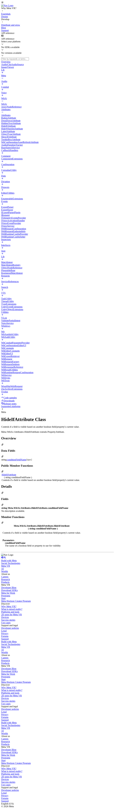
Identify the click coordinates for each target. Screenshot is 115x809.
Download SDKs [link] (9, 590)
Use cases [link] (5, 622)
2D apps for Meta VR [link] (11, 614)
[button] (57, 2)
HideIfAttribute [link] (9, 474)
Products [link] (5, 582)
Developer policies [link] (10, 628)
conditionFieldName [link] (16, 459)
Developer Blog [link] (8, 587)
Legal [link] (4, 630)
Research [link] (5, 579)
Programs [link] (5, 595)
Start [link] (3, 598)
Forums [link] (4, 636)
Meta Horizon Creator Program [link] (16, 601)
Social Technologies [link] (10, 563)
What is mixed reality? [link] (11, 609)
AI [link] (2, 568)
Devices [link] (5, 617)
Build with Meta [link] (9, 560)
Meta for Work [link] (8, 593)
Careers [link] (4, 576)
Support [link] (5, 639)
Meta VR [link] (5, 566)
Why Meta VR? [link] (8, 606)
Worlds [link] (4, 571)
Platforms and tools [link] (10, 612)
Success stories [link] (8, 620)
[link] (7, 5)
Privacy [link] (4, 633)
